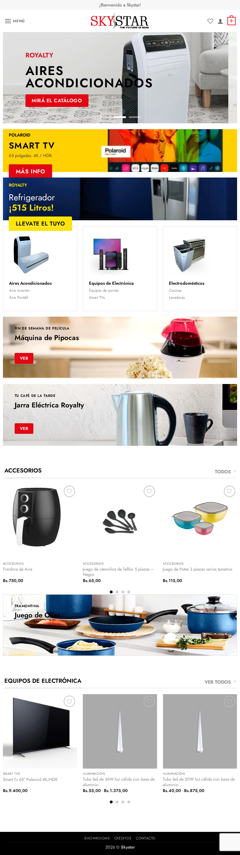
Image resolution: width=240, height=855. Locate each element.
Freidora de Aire (17, 569)
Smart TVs (97, 297)
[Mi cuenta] (220, 21)
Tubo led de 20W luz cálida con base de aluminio (199, 782)
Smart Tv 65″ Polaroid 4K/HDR (30, 779)
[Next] (225, 78)
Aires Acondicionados (30, 283)
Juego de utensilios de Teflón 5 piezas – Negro (118, 571)
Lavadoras (177, 297)
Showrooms (97, 838)
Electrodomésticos (186, 283)
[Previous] (15, 78)
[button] (14, 21)
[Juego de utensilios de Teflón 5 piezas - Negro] (120, 521)
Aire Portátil (18, 297)
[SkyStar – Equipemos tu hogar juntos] (120, 21)
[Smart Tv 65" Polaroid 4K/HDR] (40, 731)
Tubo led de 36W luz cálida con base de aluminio (119, 782)
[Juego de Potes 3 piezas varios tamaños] (200, 521)
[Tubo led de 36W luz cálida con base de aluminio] (120, 731)
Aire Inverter (19, 290)
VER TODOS (218, 682)
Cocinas (175, 290)
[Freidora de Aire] (40, 521)
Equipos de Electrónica (111, 283)
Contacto (146, 838)
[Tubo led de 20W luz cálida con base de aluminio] (200, 731)
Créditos (123, 838)
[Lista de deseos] (210, 21)
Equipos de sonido (104, 290)
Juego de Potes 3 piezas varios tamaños (197, 569)
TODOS (223, 471)
